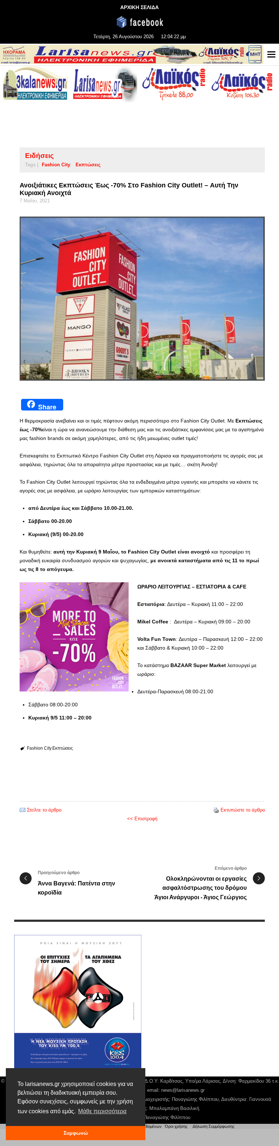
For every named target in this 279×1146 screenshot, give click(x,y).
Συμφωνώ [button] (76, 1133)
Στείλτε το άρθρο (44, 810)
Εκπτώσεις (88, 164)
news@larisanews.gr (183, 1090)
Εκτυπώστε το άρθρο (243, 810)
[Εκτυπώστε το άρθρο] (216, 810)
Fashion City (56, 164)
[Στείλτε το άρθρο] (22, 810)
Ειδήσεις (39, 155)
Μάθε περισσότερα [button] (102, 1111)
